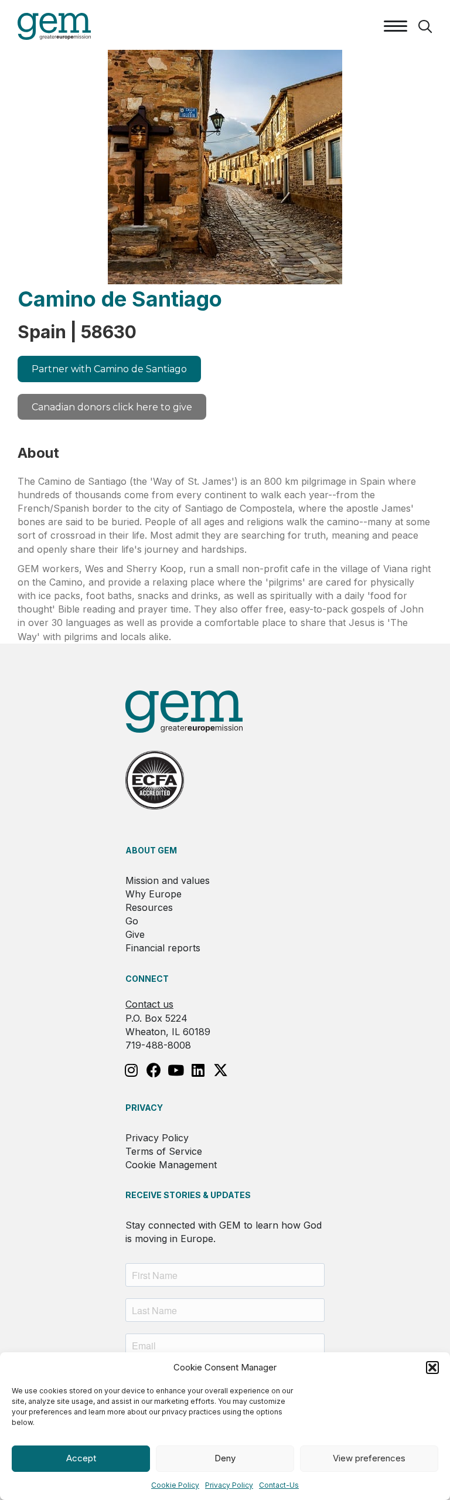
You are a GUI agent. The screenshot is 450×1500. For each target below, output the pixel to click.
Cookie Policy (175, 1485)
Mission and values (167, 880)
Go (131, 921)
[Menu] (395, 26)
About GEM (151, 850)
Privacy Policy (229, 1485)
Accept (81, 1458)
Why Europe (153, 894)
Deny (225, 1458)
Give (135, 934)
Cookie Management (171, 1165)
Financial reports (162, 948)
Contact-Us (279, 1485)
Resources (149, 907)
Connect (147, 979)
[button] (432, 1367)
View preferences (369, 1458)
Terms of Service (163, 1151)
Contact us (149, 1004)
